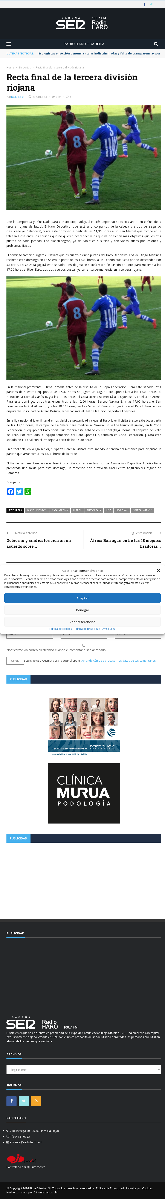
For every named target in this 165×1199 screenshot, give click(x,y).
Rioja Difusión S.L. (40, 1188)
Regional (122, 510)
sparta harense (142, 510)
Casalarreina (60, 510)
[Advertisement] (83, 879)
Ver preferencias (82, 622)
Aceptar (82, 598)
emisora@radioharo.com (26, 1142)
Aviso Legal (109, 629)
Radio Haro (17, 96)
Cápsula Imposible (46, 1192)
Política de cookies (60, 629)
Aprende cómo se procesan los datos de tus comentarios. (118, 660)
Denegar (82, 610)
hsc (108, 510)
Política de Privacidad (110, 1188)
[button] (158, 570)
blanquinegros (36, 510)
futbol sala (94, 510)
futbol (77, 510)
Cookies (147, 1188)
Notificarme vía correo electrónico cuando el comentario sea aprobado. (56, 650)
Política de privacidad (87, 629)
